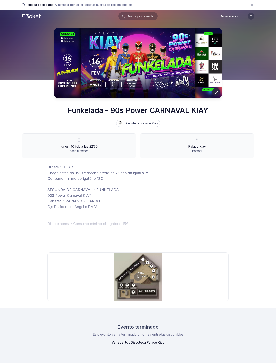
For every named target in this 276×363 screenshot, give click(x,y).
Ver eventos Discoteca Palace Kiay (138, 342)
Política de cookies (119, 4)
